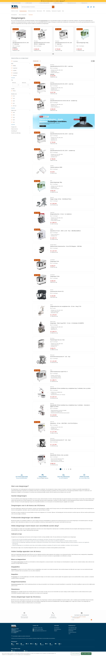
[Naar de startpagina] (14, 7)
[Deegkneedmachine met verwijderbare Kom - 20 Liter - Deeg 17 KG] (41, 310)
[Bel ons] (53, 613)
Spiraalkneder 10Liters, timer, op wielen (59, 455)
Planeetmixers (14, 591)
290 (14, 112)
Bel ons (53, 615)
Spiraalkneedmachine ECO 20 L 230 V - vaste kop (61, 84)
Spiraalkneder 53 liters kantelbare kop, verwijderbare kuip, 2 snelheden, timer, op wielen (70, 388)
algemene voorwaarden (82, 616)
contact (66, 601)
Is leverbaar (15, 61)
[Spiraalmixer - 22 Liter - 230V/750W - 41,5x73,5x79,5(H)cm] (41, 427)
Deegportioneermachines (16, 584)
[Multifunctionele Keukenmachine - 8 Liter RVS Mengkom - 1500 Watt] (41, 249)
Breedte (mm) (14, 93)
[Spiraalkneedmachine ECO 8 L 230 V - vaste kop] (21, 34)
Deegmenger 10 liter (55, 276)
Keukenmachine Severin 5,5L (57, 291)
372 (14, 122)
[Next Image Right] (48, 71)
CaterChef (15, 68)
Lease (69, 633)
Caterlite (14, 70)
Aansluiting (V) (14, 130)
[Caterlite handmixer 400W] (41, 170)
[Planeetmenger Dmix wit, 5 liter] (41, 344)
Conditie (12, 88)
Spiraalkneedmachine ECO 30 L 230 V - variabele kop (62, 150)
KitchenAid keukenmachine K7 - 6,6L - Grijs (60, 356)
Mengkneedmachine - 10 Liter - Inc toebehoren (61, 214)
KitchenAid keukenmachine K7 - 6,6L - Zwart (60, 440)
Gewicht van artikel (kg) (15, 132)
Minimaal (15, 83)
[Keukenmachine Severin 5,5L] (41, 294)
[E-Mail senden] (91, 619)
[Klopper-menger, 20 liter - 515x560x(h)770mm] (41, 202)
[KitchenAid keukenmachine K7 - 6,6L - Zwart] (41, 443)
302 (14, 114)
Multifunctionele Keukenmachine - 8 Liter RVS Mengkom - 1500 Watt (66, 246)
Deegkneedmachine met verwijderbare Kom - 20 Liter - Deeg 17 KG (65, 306)
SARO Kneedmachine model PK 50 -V (59, 371)
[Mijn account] (88, 7)
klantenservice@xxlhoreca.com (41, 630)
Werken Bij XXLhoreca (57, 629)
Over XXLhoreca (56, 627)
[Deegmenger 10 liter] (41, 279)
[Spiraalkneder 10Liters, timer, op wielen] (41, 459)
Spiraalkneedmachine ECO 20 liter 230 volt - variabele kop (42, 43)
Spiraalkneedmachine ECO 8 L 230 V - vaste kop (21, 43)
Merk (12, 63)
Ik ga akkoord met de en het (79, 617)
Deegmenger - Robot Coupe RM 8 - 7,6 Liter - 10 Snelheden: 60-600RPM (67, 323)
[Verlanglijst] (91, 7)
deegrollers (15, 576)
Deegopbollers (14, 569)
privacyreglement (76, 617)
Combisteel (15, 72)
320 (14, 117)
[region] (53, 658)
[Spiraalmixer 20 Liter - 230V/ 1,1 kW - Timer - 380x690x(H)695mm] (41, 234)
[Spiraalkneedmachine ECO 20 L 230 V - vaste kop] (41, 88)
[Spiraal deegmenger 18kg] (85, 34)
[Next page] (69, 469)
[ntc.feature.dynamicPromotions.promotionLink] (64, 121)
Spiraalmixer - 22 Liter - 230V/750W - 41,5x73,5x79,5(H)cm (64, 423)
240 (14, 98)
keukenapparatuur (44, 20)
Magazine (55, 630)
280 (14, 100)
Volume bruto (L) (14, 128)
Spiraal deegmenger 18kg (82, 42)
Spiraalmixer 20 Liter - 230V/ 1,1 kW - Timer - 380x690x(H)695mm (65, 230)
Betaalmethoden (71, 630)
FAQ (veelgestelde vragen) (73, 627)
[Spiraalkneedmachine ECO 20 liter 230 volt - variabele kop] (42, 34)
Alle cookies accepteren (86, 653)
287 (14, 103)
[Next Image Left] (35, 71)
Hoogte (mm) (13, 126)
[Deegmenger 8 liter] (41, 264)
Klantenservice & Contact (72, 629)
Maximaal (25, 83)
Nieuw (14, 90)
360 (14, 119)
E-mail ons (24, 615)
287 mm (14, 105)
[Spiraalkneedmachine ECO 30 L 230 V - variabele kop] (41, 154)
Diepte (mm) (13, 110)
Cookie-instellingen (75, 653)
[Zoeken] (53, 7)
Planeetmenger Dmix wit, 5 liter (57, 339)
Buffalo (14, 65)
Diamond (15, 75)
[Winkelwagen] (94, 7)
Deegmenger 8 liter (54, 261)
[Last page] (71, 469)
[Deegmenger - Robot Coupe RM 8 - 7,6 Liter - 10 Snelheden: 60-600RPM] (41, 327)
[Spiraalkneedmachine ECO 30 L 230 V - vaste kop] (64, 34)
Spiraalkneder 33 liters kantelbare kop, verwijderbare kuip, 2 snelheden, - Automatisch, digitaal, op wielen (70, 406)
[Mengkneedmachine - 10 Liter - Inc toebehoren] (41, 218)
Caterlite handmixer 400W (56, 167)
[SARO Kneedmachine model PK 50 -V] (41, 375)
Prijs (12, 80)
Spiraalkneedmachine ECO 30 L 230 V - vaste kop (63, 43)
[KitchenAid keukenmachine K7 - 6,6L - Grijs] (41, 359)
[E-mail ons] (24, 613)
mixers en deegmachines (18, 561)
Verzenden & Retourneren (72, 632)
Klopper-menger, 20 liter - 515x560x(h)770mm (60, 199)
